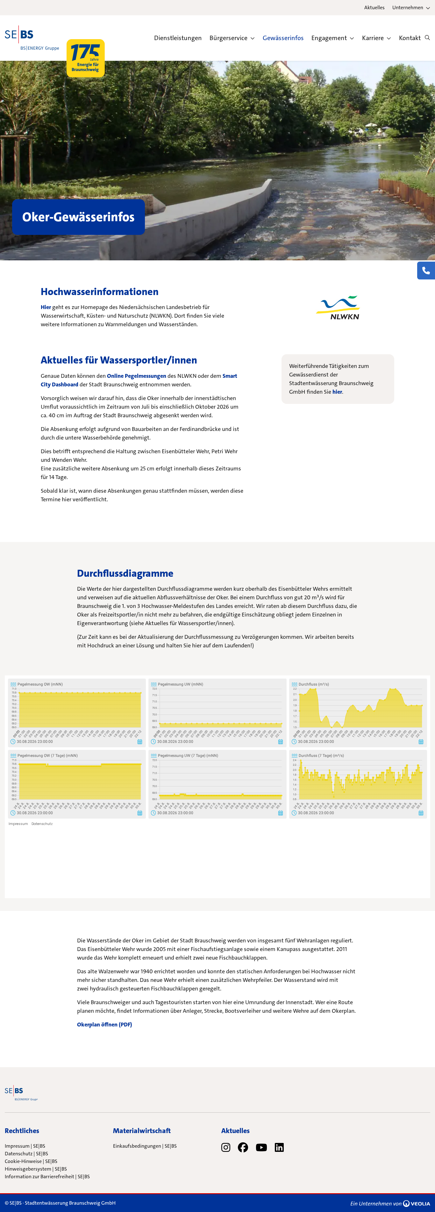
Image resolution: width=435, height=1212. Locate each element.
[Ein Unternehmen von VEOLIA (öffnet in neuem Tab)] (390, 1203)
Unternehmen (407, 7)
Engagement (329, 38)
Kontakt (410, 38)
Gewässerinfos (283, 38)
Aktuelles (374, 7)
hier (337, 392)
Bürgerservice (228, 38)
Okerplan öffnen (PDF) (104, 1024)
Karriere (373, 38)
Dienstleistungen (178, 38)
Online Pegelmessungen (136, 376)
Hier (46, 307)
